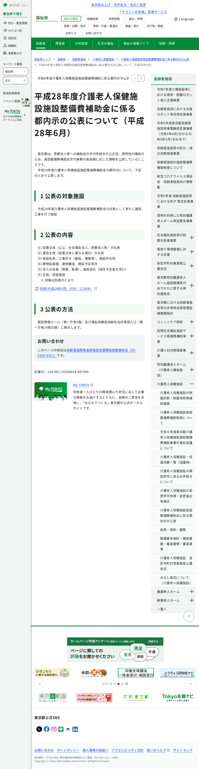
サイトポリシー (68, 750)
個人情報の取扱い (95, 750)
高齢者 (41, 43)
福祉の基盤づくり (136, 43)
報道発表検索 (11, 93)
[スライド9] (111, 684)
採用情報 (114, 19)
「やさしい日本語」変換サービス (143, 11)
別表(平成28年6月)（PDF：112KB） (66, 288)
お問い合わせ (94, 33)
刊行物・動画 (155, 26)
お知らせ (70, 33)
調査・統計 (132, 26)
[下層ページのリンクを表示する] (192, 237)
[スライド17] (118, 684)
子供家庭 (81, 43)
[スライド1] (104, 684)
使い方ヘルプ (156, 750)
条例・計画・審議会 (105, 26)
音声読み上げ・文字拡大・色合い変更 (118, 4)
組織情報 (92, 19)
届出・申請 (135, 19)
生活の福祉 (105, 43)
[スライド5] (107, 684)
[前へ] (39, 684)
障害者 (60, 43)
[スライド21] (122, 684)
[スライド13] (115, 684)
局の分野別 (71, 19)
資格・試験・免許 (75, 26)
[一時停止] (127, 684)
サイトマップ (183, 750)
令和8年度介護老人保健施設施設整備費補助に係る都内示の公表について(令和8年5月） (101, 78)
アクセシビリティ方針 (127, 750)
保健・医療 (167, 43)
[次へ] (190, 684)
